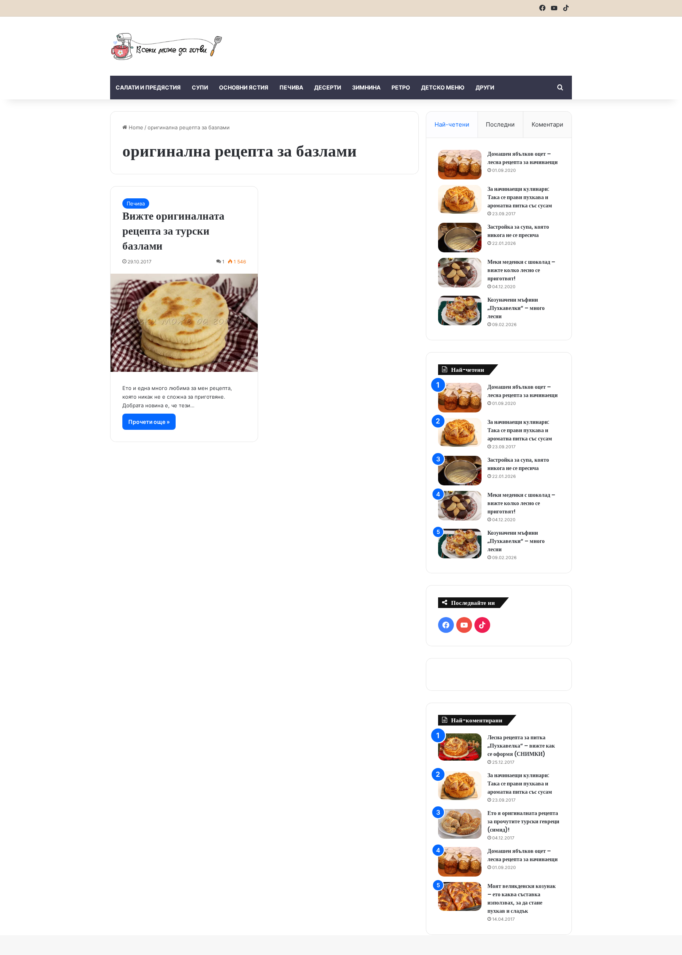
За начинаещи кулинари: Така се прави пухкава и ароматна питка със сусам (519, 197)
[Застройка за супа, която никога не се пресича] (460, 237)
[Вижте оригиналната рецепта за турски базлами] (184, 323)
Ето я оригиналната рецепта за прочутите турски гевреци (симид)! (523, 821)
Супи (200, 87)
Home (135, 127)
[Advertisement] (420, 42)
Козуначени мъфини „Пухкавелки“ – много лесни (516, 308)
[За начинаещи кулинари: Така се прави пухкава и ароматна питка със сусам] (460, 199)
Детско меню (443, 87)
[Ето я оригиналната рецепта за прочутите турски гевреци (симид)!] (460, 824)
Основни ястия (243, 87)
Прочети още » (149, 421)
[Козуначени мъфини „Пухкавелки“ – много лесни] (460, 310)
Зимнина (366, 87)
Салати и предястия (148, 87)
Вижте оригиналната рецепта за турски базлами (173, 231)
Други (485, 87)
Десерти (327, 87)
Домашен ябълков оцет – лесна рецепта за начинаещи (522, 158)
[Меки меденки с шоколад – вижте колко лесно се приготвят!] (460, 272)
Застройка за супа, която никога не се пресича (518, 231)
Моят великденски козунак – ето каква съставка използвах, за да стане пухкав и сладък (521, 898)
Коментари (547, 124)
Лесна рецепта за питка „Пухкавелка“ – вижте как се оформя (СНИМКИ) (521, 745)
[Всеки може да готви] (166, 46)
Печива (291, 87)
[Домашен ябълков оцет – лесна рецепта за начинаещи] (460, 164)
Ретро (401, 87)
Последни (500, 124)
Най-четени (452, 124)
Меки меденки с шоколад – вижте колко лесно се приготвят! (521, 270)
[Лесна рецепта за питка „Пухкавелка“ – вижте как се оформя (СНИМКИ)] (460, 747)
